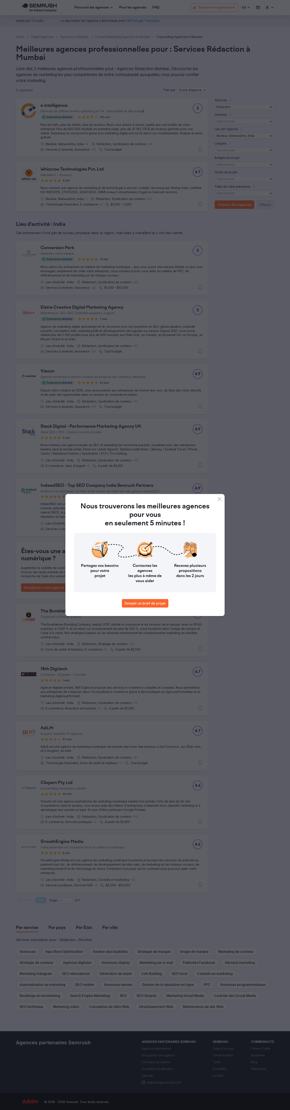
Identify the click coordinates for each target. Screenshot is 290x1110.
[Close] (219, 499)
